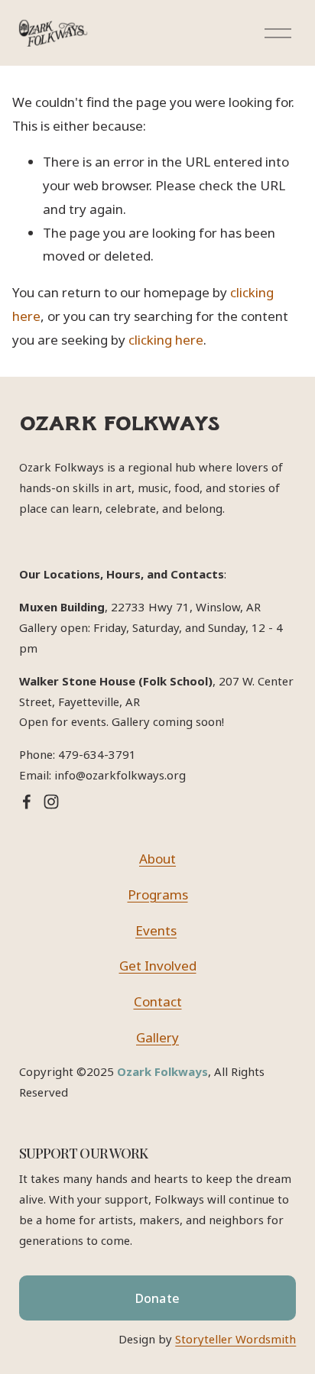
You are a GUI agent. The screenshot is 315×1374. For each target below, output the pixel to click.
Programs (158, 894)
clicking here (165, 339)
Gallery (157, 1037)
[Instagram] (51, 801)
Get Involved (157, 965)
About (157, 858)
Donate (157, 1298)
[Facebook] (26, 801)
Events (156, 930)
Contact (158, 1001)
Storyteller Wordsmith (235, 1338)
